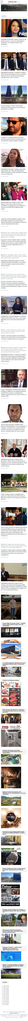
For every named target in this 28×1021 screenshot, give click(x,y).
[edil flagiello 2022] (11, 649)
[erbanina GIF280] (11, 777)
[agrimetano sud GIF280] (11, 856)
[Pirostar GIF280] (11, 818)
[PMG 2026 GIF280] (11, 736)
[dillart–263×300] (10, 895)
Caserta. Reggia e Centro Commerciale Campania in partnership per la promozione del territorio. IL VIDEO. (13, 107)
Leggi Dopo (23, 20)
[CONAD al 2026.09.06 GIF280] (11, 693)
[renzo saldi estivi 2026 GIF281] (11, 607)
